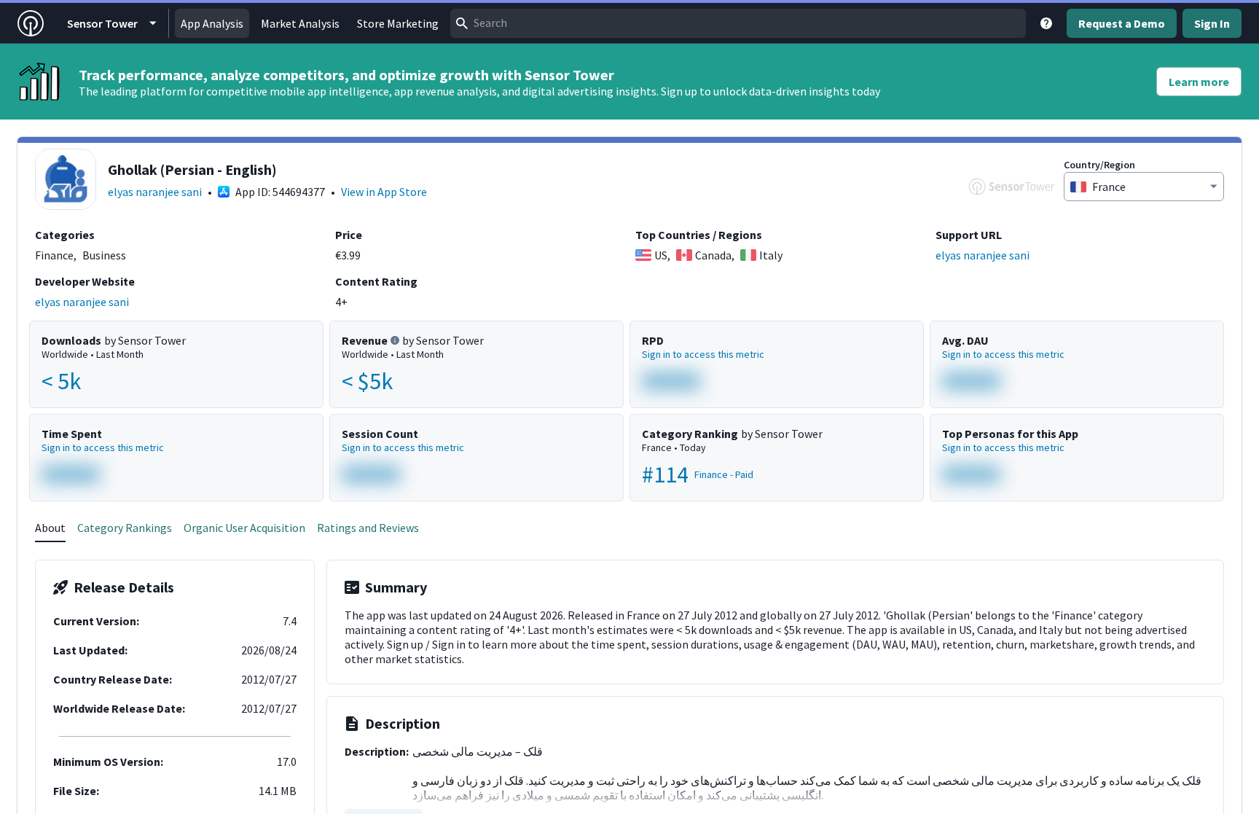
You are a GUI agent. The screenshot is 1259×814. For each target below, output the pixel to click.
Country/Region (1099, 164)
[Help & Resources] (1046, 23)
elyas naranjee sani (155, 191)
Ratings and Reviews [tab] (368, 527)
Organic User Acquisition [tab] (244, 527)
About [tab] (50, 527)
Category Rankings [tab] (124, 527)
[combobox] (738, 23)
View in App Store (384, 191)
